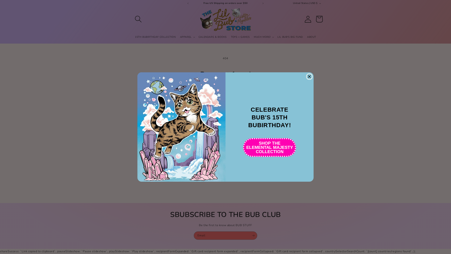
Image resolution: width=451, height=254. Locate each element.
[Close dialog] (309, 76)
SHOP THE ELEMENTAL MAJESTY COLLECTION (269, 147)
